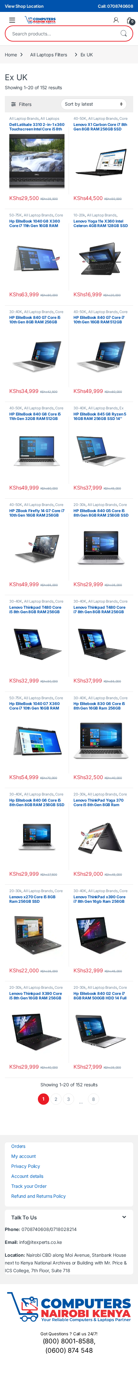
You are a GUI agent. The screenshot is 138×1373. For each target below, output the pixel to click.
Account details (27, 1176)
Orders (18, 1146)
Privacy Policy (25, 1166)
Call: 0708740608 (115, 6)
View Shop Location (24, 6)
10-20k (79, 215)
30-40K (15, 312)
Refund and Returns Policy (38, 1196)
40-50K (79, 118)
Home (11, 54)
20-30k (79, 504)
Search (124, 33)
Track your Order (29, 1186)
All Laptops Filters (48, 54)
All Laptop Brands (24, 118)
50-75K (15, 215)
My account (23, 1156)
